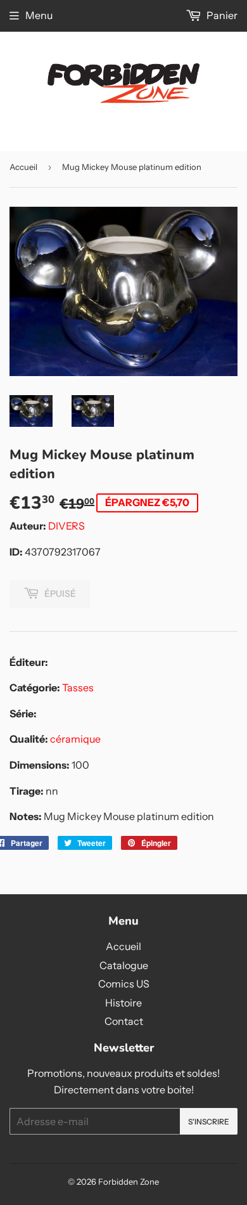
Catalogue (123, 965)
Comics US (123, 983)
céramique (75, 739)
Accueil (23, 167)
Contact (123, 1021)
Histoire (123, 1002)
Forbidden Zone (128, 1181)
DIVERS (66, 525)
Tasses (78, 687)
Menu (39, 15)
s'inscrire (208, 1121)
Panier (221, 15)
